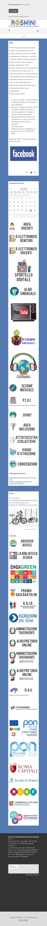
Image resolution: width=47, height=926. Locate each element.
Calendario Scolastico (16, 484)
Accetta (13, 11)
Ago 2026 (23, 189)
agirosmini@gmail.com (28, 129)
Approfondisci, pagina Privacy (19, 16)
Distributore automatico (17, 498)
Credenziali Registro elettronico (20, 482)
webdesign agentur (32, 882)
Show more (26, 4)
